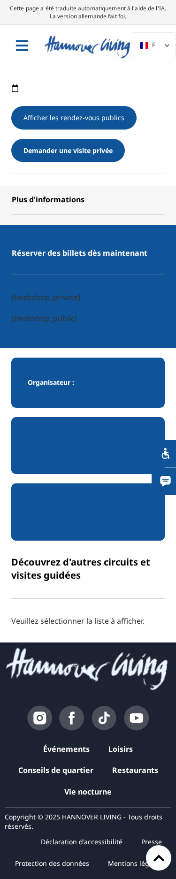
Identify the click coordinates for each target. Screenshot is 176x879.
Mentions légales (135, 863)
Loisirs (120, 749)
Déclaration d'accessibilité (81, 841)
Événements (66, 749)
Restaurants (135, 770)
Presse (151, 841)
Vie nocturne (88, 792)
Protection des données (52, 863)
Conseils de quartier (55, 770)
